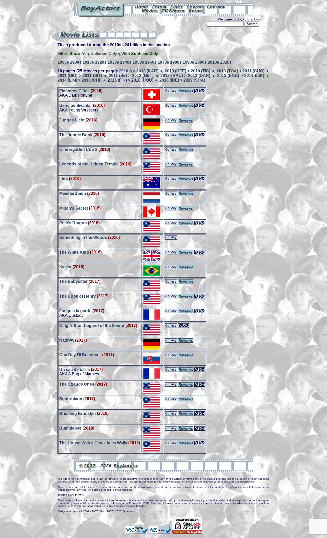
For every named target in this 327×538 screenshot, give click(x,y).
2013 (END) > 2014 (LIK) (240, 75)
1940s (126, 62)
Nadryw (66, 340)
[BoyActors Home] (141, 6)
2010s (213, 62)
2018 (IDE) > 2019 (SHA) (182, 80)
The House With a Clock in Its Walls (93, 443)
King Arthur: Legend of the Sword (91, 325)
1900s (75, 62)
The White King (74, 252)
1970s (163, 62)
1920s (101, 62)
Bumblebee (70, 428)
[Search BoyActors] (195, 6)
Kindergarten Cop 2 (78, 149)
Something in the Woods (83, 237)
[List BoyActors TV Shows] (173, 10)
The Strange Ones (76, 384)
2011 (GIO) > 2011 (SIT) (79, 75)
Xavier (65, 267)
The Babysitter (73, 281)
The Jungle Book (75, 134)
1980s (176, 62)
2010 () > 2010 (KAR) (138, 71)
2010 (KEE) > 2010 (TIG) (187, 71)
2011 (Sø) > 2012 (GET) (131, 75)
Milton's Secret (73, 208)
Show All (77, 53)
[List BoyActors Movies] (150, 10)
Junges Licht (72, 120)
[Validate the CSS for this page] (160, 531)
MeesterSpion (72, 193)
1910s (88, 62)
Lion (63, 178)
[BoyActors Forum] (159, 6)
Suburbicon (70, 399)
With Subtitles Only (139, 53)
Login (258, 19)
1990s (188, 62)
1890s (63, 62)
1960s (151, 62)
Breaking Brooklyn (77, 413)
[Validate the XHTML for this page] (136, 531)
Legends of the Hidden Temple (89, 164)
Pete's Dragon (73, 223)
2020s (226, 62)
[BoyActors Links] (176, 6)
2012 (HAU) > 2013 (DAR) (185, 75)
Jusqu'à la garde (75, 311)
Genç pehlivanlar (75, 105)
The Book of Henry (77, 296)
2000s (201, 62)
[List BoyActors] (196, 10)
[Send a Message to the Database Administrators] (216, 6)
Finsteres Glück (74, 90)
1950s (138, 62)
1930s (113, 62)
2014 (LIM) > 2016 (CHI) (79, 80)
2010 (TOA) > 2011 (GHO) (240, 71)
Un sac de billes (74, 369)
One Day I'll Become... (80, 355)
